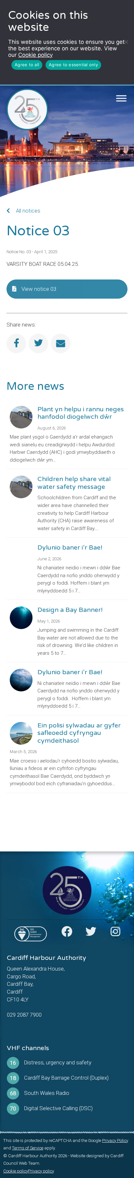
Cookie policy (35, 55)
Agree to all (27, 64)
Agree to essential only (73, 64)
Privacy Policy (115, 1140)
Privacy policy (41, 1171)
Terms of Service (27, 1148)
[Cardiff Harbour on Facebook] (67, 933)
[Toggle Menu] (121, 98)
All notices (27, 210)
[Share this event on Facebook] (16, 343)
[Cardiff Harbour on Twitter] (91, 933)
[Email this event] (60, 343)
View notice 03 (38, 289)
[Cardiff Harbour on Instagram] (115, 933)
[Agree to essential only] (126, 42)
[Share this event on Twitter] (38, 343)
